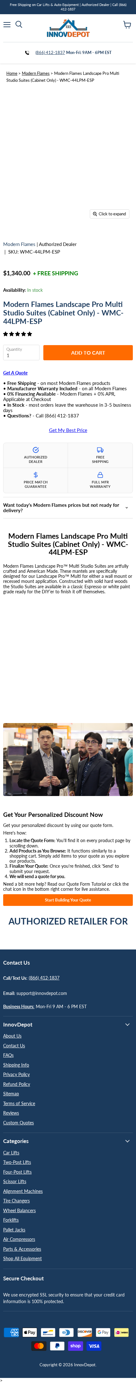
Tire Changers (16, 1200)
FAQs (8, 1055)
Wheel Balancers (19, 1210)
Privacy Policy (16, 1074)
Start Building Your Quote (68, 899)
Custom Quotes (18, 1122)
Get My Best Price (68, 430)
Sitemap (11, 1093)
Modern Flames (36, 73)
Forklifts (11, 1220)
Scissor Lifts (14, 1181)
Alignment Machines (23, 1191)
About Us (12, 1036)
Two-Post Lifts (17, 1162)
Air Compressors (19, 1239)
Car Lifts (11, 1152)
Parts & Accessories (22, 1249)
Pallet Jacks (14, 1229)
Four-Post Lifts (17, 1172)
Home (11, 73)
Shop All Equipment (22, 1258)
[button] (18, 334)
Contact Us (14, 1045)
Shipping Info (16, 1065)
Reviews (11, 1113)
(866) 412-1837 (50, 52)
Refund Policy (16, 1084)
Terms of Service (19, 1103)
